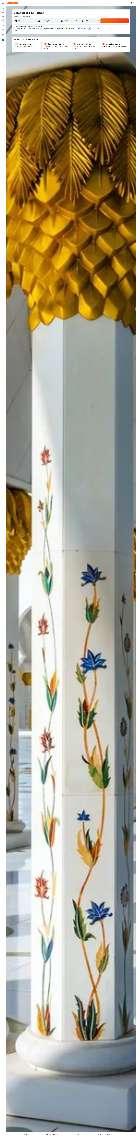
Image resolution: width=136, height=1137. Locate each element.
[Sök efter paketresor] (3, 20)
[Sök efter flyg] (3, 8)
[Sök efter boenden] (3, 12)
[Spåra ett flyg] (3, 29)
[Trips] (3, 35)
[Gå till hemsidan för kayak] (12, 3)
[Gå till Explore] (3, 25)
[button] (3, 3)
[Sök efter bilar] (3, 16)
